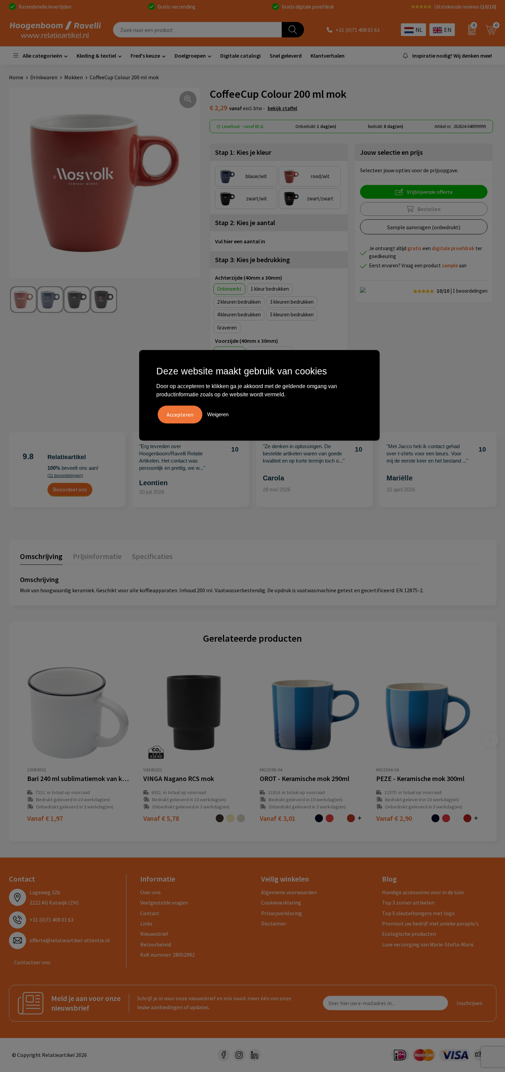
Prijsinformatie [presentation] (97, 556)
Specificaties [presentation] (152, 556)
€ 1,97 (45, 818)
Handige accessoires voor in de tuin (423, 892)
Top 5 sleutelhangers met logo (418, 913)
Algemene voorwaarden (289, 892)
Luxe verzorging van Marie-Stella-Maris (428, 944)
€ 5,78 (161, 818)
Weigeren (217, 414)
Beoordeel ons (70, 489)
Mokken (73, 77)
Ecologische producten (409, 933)
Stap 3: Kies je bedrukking (252, 259)
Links (146, 923)
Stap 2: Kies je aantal (245, 222)
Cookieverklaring (281, 902)
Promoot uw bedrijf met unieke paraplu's (430, 923)
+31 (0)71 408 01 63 (358, 29)
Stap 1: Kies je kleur (243, 152)
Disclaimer (273, 923)
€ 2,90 (394, 818)
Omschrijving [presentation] (41, 556)
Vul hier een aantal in (240, 241)
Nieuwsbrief (154, 933)
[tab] (41, 557)
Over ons (150, 892)
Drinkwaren (43, 77)
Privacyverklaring (281, 913)
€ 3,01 (277, 818)
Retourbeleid (155, 944)
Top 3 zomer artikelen (408, 902)
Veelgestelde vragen (164, 902)
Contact (149, 913)
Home (16, 77)
